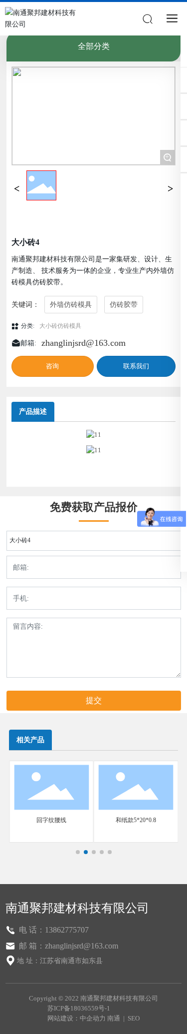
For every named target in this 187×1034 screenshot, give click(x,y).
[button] (78, 852)
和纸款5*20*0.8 (136, 820)
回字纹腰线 (51, 820)
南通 (113, 1018)
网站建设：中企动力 (76, 1018)
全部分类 (94, 46)
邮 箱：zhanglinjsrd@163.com (67, 946)
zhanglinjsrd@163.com (83, 343)
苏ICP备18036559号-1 (78, 1008)
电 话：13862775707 (53, 930)
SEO (134, 1018)
